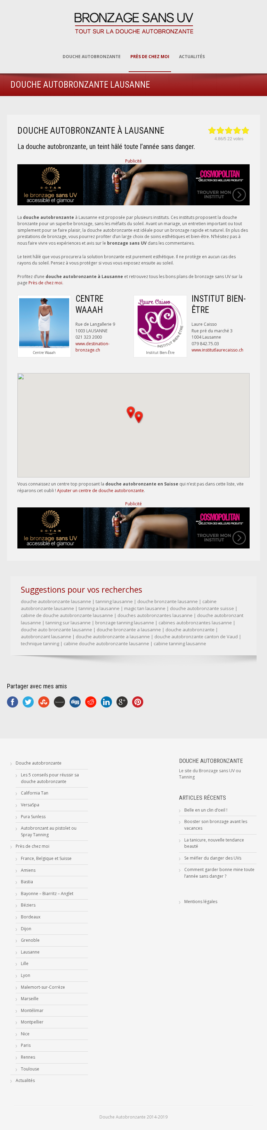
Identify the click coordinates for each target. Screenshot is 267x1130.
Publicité (133, 161)
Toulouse (30, 1069)
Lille (25, 963)
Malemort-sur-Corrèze (43, 987)
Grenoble (30, 940)
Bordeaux (30, 917)
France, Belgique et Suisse (46, 858)
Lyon (25, 975)
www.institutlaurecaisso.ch (217, 350)
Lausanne (30, 952)
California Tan (34, 793)
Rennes (28, 1057)
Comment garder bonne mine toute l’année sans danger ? (219, 873)
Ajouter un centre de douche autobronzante (100, 490)
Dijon (26, 929)
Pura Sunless (33, 817)
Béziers (28, 905)
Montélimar (32, 1010)
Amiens (28, 870)
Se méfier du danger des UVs (212, 858)
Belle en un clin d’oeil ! (205, 810)
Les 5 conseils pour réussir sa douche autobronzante (50, 778)
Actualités (192, 57)
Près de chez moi (149, 57)
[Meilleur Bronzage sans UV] (133, 204)
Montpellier (32, 1022)
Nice (25, 1034)
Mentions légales (200, 901)
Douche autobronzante (92, 57)
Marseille (30, 999)
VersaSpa (30, 805)
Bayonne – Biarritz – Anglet (47, 893)
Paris (26, 1045)
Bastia (27, 882)
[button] (138, 417)
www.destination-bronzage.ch (92, 347)
